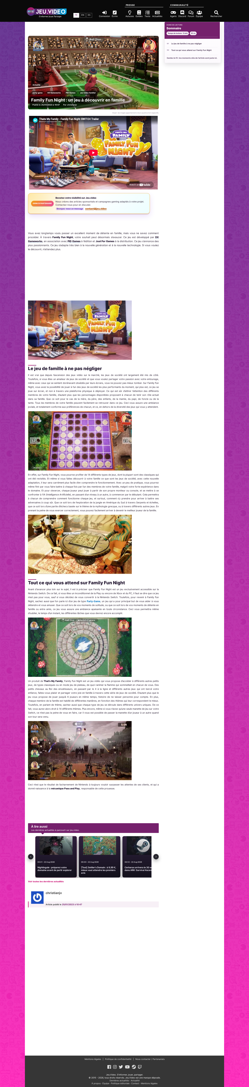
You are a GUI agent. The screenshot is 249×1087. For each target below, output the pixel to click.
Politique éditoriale (120, 1083)
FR (76, 15)
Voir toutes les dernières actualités (46, 881)
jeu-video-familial (88, 93)
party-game (38, 93)
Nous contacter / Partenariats (150, 1059)
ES (89, 15)
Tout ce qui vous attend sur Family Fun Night (191, 50)
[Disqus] (93, 945)
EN (82, 15)
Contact (135, 1083)
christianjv (72, 105)
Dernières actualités (119, 1080)
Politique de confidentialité (118, 1059)
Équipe (105, 1083)
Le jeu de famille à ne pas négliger (186, 43)
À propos (96, 1083)
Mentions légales (93, 1059)
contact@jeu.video (96, 208)
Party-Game (93, 601)
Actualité (36, 85)
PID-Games (70, 93)
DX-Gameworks (54, 93)
